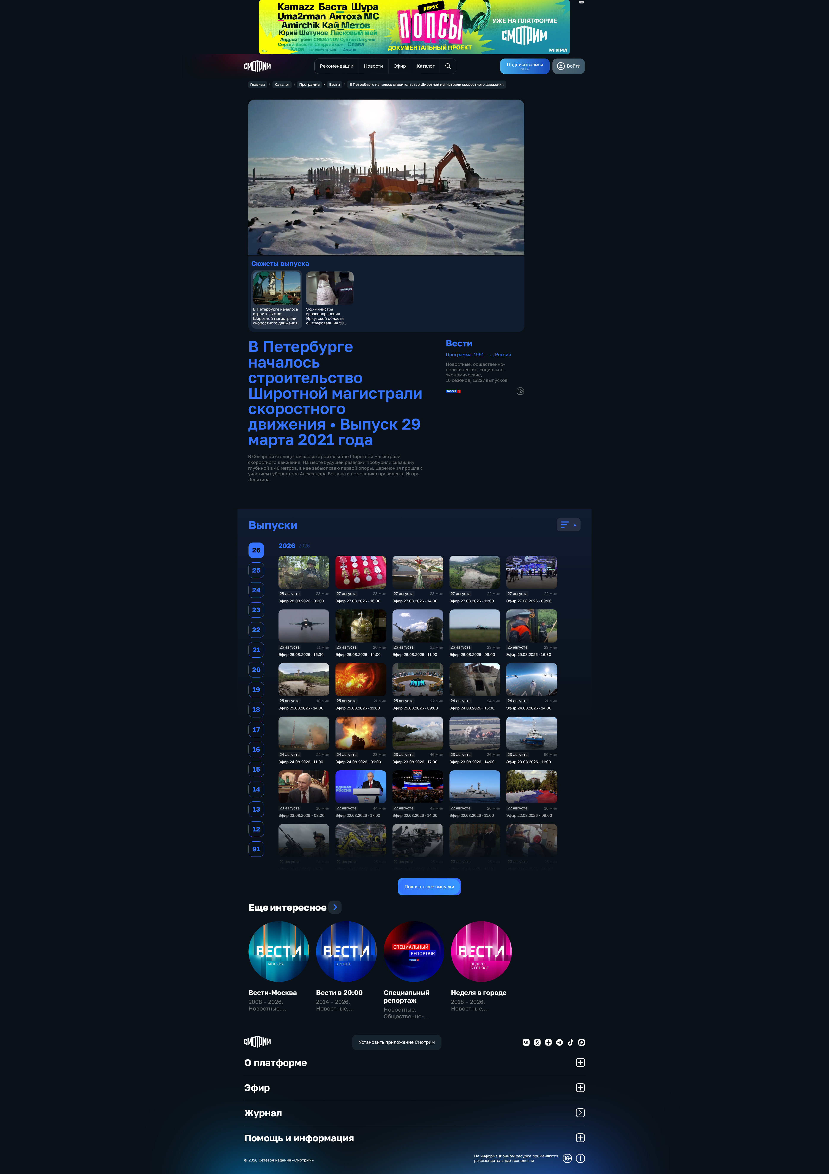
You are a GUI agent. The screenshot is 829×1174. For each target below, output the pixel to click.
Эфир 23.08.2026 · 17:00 (414, 761)
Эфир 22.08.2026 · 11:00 (471, 815)
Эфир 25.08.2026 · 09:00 (415, 708)
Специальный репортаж (407, 996)
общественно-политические (475, 367)
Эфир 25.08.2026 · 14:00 (300, 708)
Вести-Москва (272, 992)
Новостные (458, 364)
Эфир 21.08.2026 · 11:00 (357, 868)
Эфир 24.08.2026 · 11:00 (300, 761)
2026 (304, 546)
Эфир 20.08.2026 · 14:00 (528, 868)
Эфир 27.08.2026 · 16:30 (357, 600)
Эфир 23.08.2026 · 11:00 (528, 761)
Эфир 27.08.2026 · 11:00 (471, 600)
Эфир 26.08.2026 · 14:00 (358, 654)
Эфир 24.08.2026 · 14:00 (528, 708)
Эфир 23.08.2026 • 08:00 (301, 815)
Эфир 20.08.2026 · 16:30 (472, 868)
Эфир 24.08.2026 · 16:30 (472, 708)
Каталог (282, 84)
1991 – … (483, 354)
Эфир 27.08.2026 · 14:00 (414, 600)
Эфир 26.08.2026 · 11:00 (414, 654)
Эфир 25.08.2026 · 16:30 (528, 654)
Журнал (263, 1112)
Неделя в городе (478, 992)
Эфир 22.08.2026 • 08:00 (529, 815)
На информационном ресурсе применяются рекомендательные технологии (516, 1158)
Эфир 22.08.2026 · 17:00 (357, 815)
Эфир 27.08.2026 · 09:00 (529, 600)
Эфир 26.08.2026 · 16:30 (301, 654)
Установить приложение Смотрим (397, 1042)
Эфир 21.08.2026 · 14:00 (300, 868)
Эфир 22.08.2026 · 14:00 (414, 815)
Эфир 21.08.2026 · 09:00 (415, 868)
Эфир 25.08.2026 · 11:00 (357, 708)
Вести (334, 84)
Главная (257, 84)
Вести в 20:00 (339, 992)
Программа (309, 84)
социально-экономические (475, 372)
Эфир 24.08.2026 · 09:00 (358, 761)
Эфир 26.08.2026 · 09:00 (472, 654)
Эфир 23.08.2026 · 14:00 (472, 761)
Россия (503, 354)
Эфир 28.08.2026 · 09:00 (301, 600)
